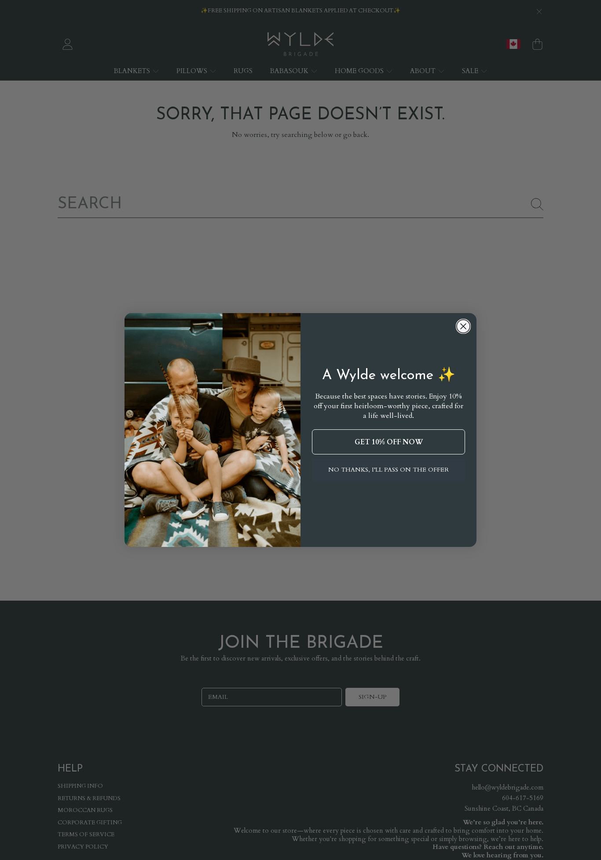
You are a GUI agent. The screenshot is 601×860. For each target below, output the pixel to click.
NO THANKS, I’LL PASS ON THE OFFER (388, 469)
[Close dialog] (463, 326)
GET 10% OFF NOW (389, 442)
